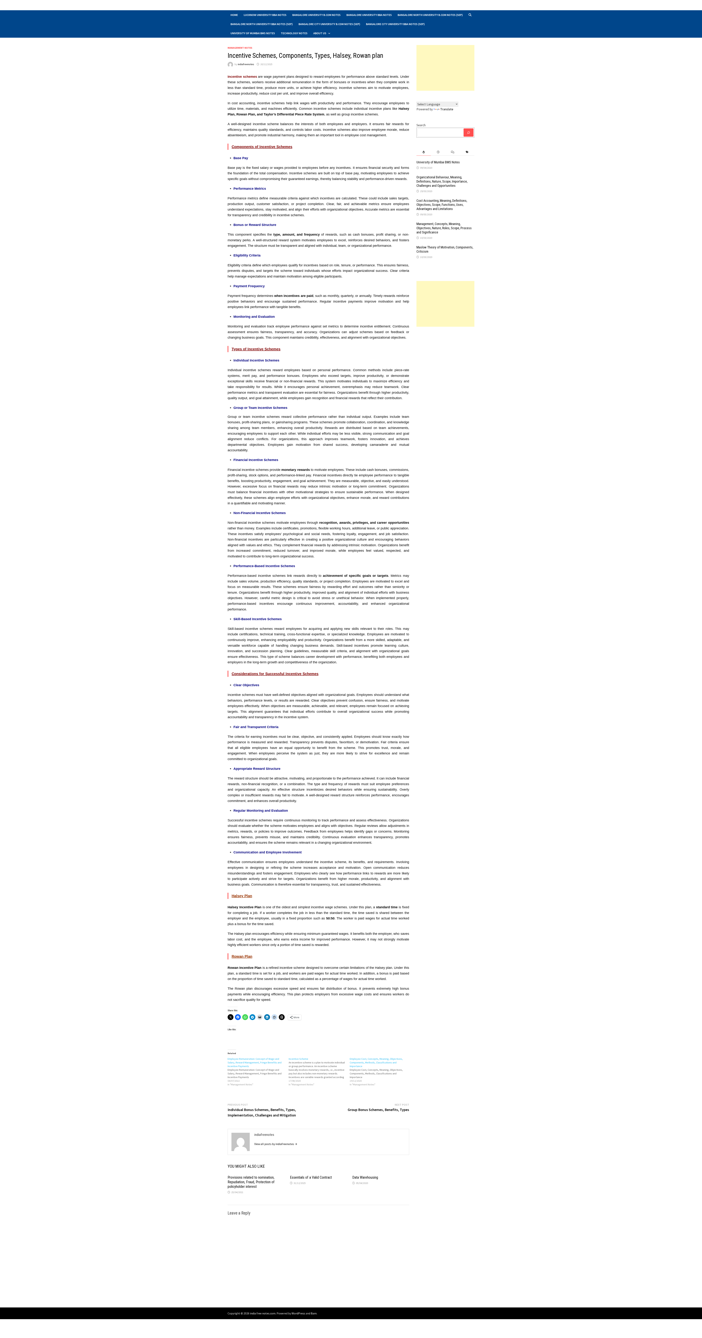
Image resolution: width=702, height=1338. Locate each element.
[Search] (468, 132)
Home (234, 15)
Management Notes (240, 47)
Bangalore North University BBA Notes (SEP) (262, 24)
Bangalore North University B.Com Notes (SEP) (430, 15)
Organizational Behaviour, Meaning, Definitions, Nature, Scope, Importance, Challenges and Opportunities (441, 181)
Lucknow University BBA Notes (265, 15)
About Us (319, 33)
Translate (446, 109)
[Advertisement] (445, 68)
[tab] (423, 152)
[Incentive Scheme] (319, 1071)
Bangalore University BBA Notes (369, 15)
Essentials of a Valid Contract (311, 1177)
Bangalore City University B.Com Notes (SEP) (329, 24)
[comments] (452, 152)
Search (421, 125)
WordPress (298, 1313)
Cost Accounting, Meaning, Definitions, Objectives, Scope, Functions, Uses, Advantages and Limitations (441, 205)
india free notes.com (262, 1313)
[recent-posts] (438, 152)
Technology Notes (294, 33)
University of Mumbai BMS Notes (253, 33)
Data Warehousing (365, 1177)
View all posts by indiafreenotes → (275, 1144)
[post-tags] (467, 152)
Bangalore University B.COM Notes (316, 15)
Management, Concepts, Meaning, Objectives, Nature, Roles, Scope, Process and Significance (444, 228)
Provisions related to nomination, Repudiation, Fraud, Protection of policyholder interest (251, 1182)
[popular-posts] (423, 152)
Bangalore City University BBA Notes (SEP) (395, 24)
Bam (314, 1313)
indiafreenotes (246, 64)
